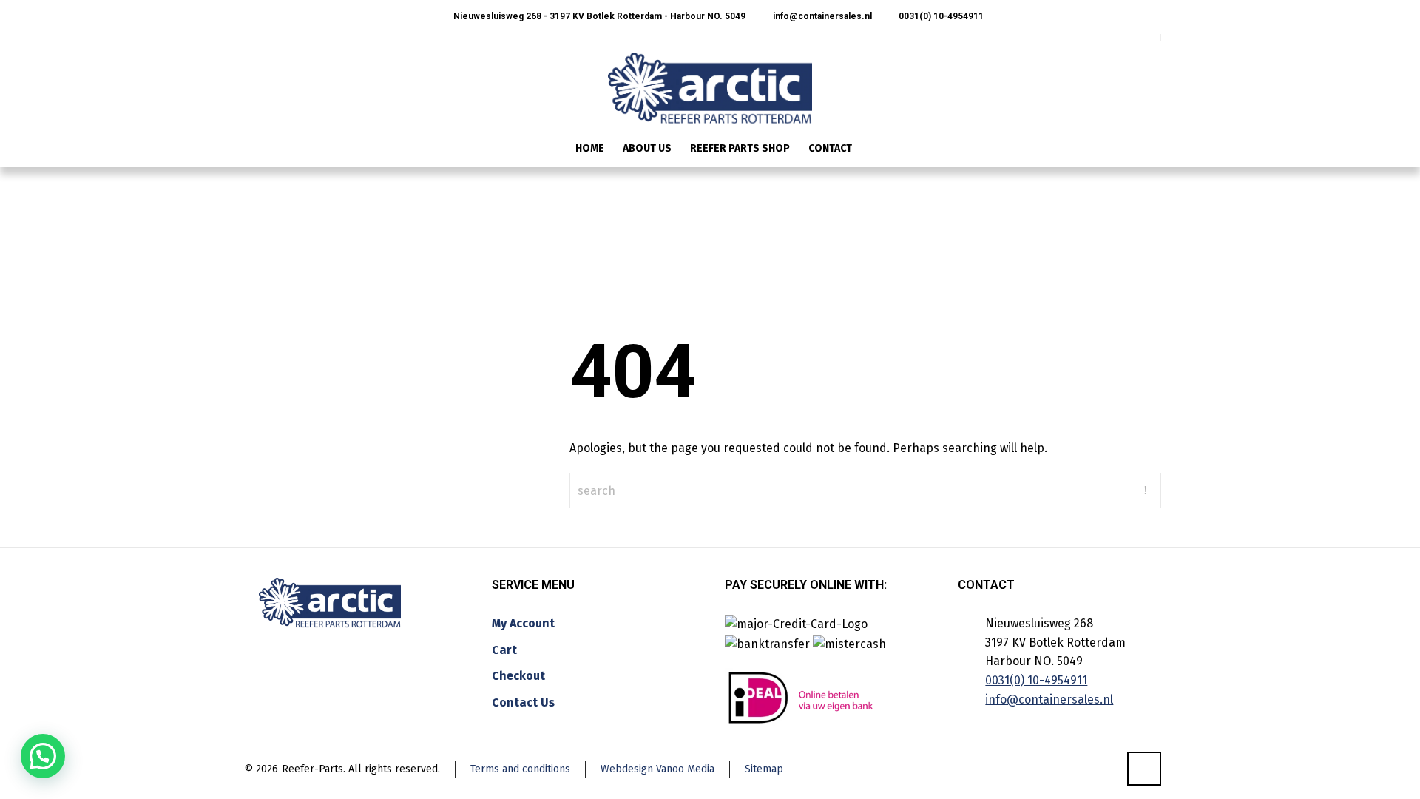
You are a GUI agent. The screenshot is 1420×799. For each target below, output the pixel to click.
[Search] (1151, 150)
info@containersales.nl (821, 16)
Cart (504, 650)
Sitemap (764, 769)
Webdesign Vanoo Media (657, 769)
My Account (523, 623)
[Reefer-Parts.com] (710, 78)
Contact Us (523, 702)
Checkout (518, 676)
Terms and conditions (520, 769)
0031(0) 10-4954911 (940, 16)
